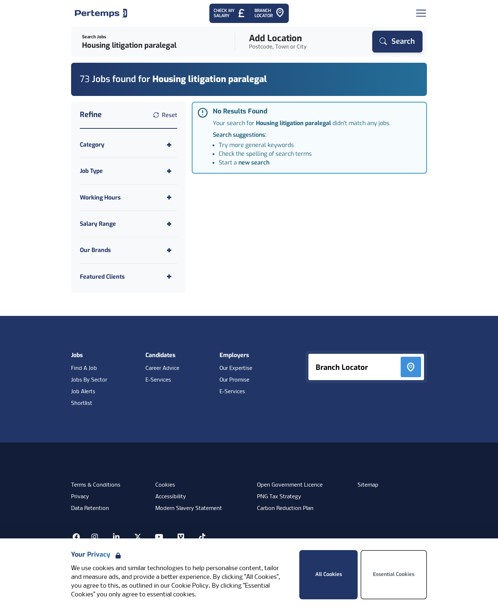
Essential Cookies (394, 574)
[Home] (101, 13)
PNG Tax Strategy (279, 497)
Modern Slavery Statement (188, 508)
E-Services (158, 380)
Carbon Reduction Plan (285, 508)
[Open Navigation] (421, 13)
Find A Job (84, 368)
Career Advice (162, 368)
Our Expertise (235, 368)
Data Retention (90, 508)
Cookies (165, 485)
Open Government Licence (290, 485)
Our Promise (234, 380)
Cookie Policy (190, 586)
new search (253, 162)
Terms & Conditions (95, 485)
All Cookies (328, 574)
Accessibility (170, 497)
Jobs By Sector (89, 380)
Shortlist (81, 403)
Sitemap (368, 485)
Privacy (80, 497)
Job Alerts (83, 392)
